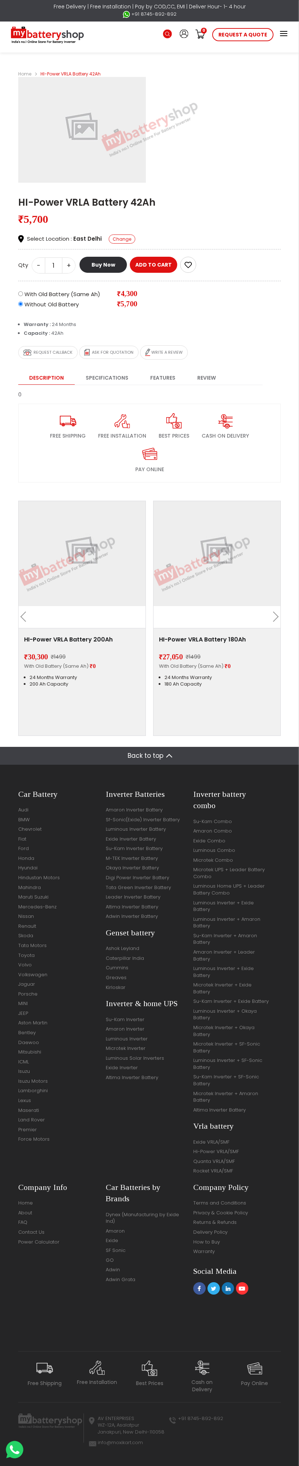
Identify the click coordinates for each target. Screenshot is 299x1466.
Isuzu (24, 1071)
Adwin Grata (120, 1279)
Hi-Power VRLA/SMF (216, 1151)
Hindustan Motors (39, 877)
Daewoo (28, 1042)
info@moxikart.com (120, 1442)
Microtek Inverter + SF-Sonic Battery (226, 1047)
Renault (27, 926)
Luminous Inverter (127, 1038)
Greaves (116, 977)
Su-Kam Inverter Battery (134, 848)
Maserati (28, 1110)
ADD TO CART (153, 264)
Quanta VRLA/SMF (214, 1161)
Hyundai (28, 867)
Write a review (166, 352)
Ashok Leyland (122, 948)
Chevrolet (30, 829)
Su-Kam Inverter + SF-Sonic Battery (226, 1080)
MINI (23, 1003)
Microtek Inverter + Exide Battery (222, 988)
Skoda (25, 935)
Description (46, 377)
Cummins (117, 967)
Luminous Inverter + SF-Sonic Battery (227, 1064)
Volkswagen (32, 974)
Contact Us (31, 1232)
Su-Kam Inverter (125, 1019)
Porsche (28, 993)
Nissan (26, 916)
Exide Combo (209, 840)
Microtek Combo (213, 860)
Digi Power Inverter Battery (137, 877)
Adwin (113, 1269)
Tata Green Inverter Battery (138, 887)
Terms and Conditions (219, 1202)
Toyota (26, 955)
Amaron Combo (212, 830)
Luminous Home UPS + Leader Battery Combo (229, 889)
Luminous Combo (214, 850)
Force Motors (34, 1139)
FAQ (22, 1222)
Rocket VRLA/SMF (213, 1170)
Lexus (24, 1100)
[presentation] (25, 616)
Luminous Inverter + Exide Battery (223, 906)
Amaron (115, 1231)
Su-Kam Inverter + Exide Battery (231, 1001)
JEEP (23, 1013)
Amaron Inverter (125, 1028)
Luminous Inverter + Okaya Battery (225, 1014)
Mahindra (29, 887)
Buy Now (103, 264)
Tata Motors (32, 945)
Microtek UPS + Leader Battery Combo (229, 873)
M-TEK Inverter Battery (132, 858)
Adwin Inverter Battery (132, 916)
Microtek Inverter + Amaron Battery (225, 1097)
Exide (112, 1240)
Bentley (27, 1032)
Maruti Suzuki (33, 896)
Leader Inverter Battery (133, 896)
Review (206, 377)
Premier (27, 1129)
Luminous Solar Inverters (135, 1058)
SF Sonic (115, 1250)
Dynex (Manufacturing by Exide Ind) (142, 1218)
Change (122, 239)
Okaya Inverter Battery (132, 867)
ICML (23, 1061)
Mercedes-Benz (37, 906)
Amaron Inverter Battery (134, 809)
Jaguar (26, 984)
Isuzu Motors (33, 1081)
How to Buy (206, 1241)
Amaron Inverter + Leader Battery (224, 955)
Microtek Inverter (125, 1048)
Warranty (204, 1251)
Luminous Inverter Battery (136, 829)
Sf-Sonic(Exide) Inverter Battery (143, 819)
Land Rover (31, 1119)
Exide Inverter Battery (131, 838)
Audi (23, 809)
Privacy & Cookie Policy (220, 1212)
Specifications (107, 377)
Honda (26, 858)
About (25, 1212)
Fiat (22, 838)
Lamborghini (33, 1090)
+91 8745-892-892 (153, 14)
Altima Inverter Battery (132, 906)
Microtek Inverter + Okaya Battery (224, 1031)
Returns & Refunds (215, 1222)
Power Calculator (38, 1241)
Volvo (25, 964)
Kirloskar (115, 987)
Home (24, 74)
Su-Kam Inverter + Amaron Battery (225, 939)
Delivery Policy (210, 1232)
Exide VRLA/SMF (211, 1142)
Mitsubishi (29, 1051)
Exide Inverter (122, 1067)
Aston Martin (32, 1022)
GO (110, 1260)
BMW (24, 819)
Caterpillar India (125, 958)
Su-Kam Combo (212, 821)
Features (162, 377)
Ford (23, 848)
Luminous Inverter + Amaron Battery (226, 923)
